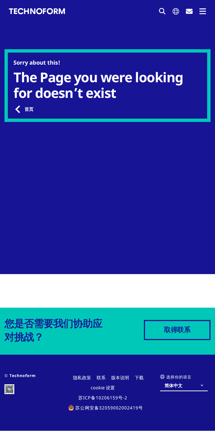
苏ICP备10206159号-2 (102, 398)
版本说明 (120, 378)
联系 (101, 378)
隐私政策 (82, 378)
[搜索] (162, 11)
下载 (139, 378)
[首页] (37, 11)
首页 (29, 109)
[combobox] (186, 385)
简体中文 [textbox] (174, 385)
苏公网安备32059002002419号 (109, 408)
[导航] (202, 11)
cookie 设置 (103, 388)
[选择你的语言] (175, 11)
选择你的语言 (178, 377)
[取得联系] (189, 11)
